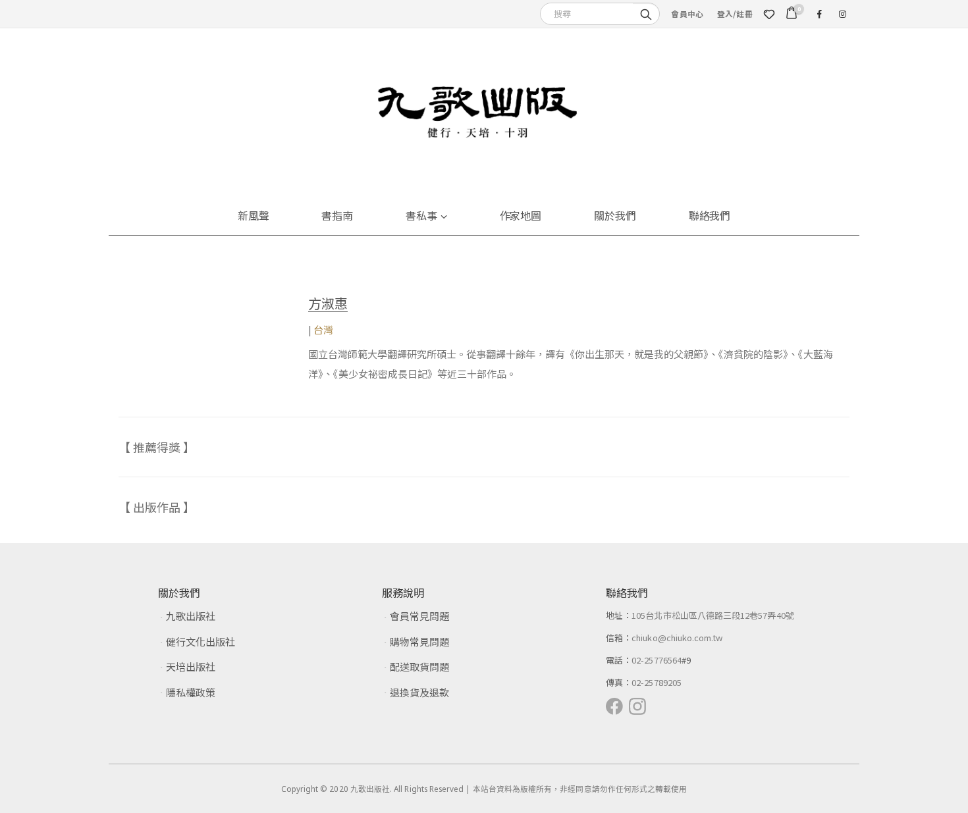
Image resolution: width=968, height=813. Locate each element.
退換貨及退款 (419, 692)
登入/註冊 (735, 13)
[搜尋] (646, 13)
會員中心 (687, 13)
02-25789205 (657, 682)
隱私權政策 (190, 692)
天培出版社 (190, 666)
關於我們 (615, 215)
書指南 (337, 215)
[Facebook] (819, 14)
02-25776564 (657, 660)
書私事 (421, 215)
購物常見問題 (419, 641)
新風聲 (253, 215)
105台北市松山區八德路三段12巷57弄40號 (713, 615)
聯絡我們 (710, 215)
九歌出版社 (190, 616)
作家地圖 (521, 215)
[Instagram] (842, 14)
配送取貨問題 (419, 666)
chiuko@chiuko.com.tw (677, 637)
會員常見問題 (419, 616)
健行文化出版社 (200, 641)
